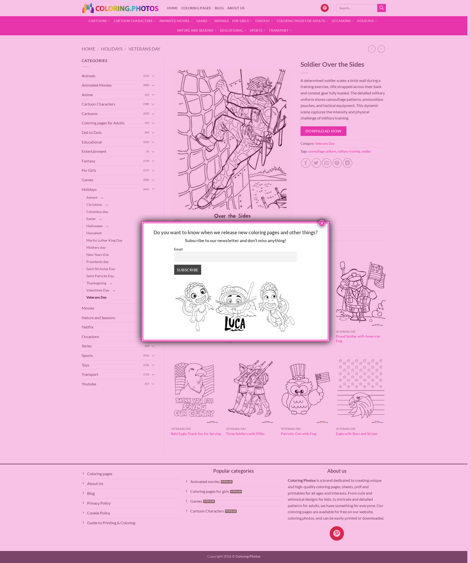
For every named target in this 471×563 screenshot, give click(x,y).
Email (178, 249)
